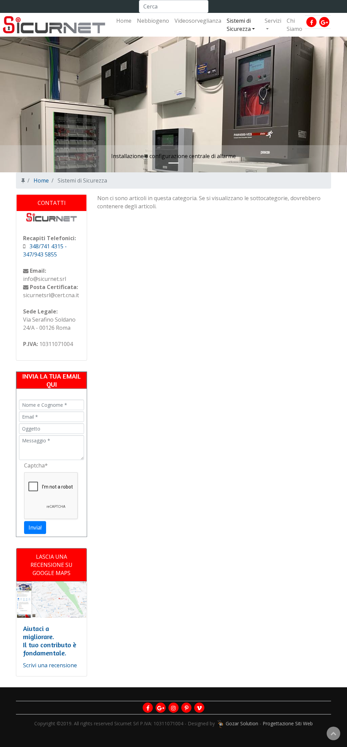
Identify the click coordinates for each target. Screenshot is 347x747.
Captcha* (36, 465)
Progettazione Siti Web (288, 723)
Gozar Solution (242, 723)
